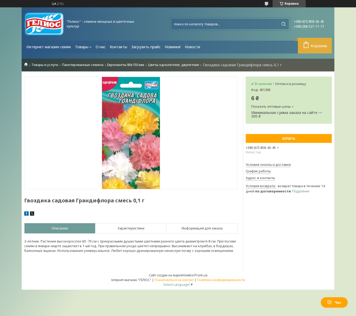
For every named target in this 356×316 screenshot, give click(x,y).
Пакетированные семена (82, 65)
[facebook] (26, 214)
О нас (101, 46)
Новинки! (173, 46)
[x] (32, 214)
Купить (288, 138)
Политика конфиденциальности (221, 280)
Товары (81, 46)
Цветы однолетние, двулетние (173, 65)
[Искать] (283, 24)
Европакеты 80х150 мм (125, 65)
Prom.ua (200, 275)
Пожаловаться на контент (174, 280)
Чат (338, 302)
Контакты (118, 46)
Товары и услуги (44, 65)
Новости (192, 46)
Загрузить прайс (146, 46)
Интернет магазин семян (48, 46)
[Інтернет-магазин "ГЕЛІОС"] (43, 24)
